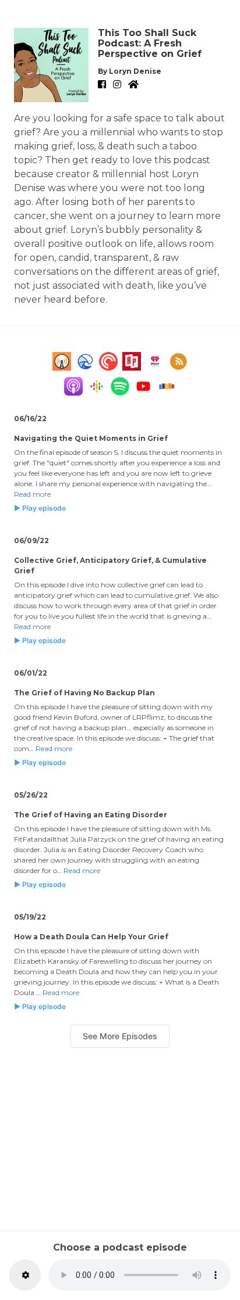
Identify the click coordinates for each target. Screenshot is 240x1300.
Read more (32, 494)
